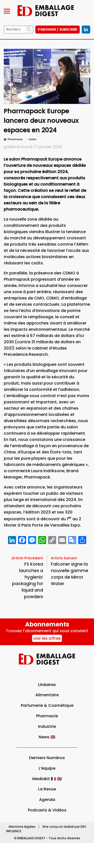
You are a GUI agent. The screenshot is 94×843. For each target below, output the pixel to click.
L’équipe (47, 768)
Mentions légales (22, 826)
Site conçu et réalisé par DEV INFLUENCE (46, 828)
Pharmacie (47, 716)
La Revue (47, 789)
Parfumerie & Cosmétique (47, 705)
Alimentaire (47, 695)
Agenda (47, 799)
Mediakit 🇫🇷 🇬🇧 (47, 779)
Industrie (47, 726)
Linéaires (47, 685)
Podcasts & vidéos (47, 810)
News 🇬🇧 (47, 737)
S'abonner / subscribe (57, 29)
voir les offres (47, 638)
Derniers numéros (47, 758)
